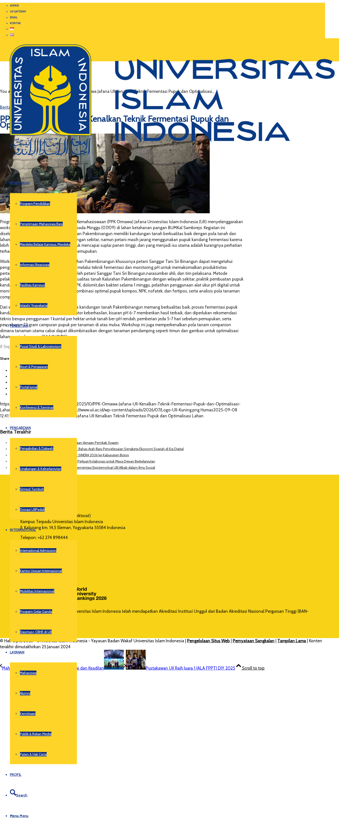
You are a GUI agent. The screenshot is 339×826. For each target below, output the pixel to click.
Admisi (14, 5)
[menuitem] (167, 6)
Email (14, 17)
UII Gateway (18, 11)
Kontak (15, 23)
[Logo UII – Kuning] (167, 158)
